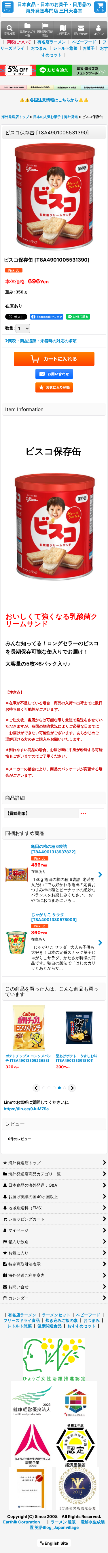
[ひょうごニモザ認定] (54, 1358)
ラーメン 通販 (63, 1521)
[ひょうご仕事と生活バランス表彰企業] (32, 1444)
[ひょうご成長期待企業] (30, 1488)
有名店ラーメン (51, 41)
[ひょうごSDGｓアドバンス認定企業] (75, 1401)
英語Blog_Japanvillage (57, 1527)
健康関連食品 (49, 1325)
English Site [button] (56, 1543)
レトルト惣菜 (65, 48)
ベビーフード (84, 41)
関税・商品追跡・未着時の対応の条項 (42, 340)
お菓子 (89, 48)
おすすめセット (81, 1325)
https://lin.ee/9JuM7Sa (26, 1108)
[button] (8, 7)
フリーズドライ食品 (21, 1320)
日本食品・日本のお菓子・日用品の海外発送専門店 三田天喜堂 (54, 7)
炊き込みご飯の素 (62, 1320)
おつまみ (39, 48)
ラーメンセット (56, 1314)
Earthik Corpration (21, 1521)
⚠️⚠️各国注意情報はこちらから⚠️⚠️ (54, 99)
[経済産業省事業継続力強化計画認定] (75, 1444)
